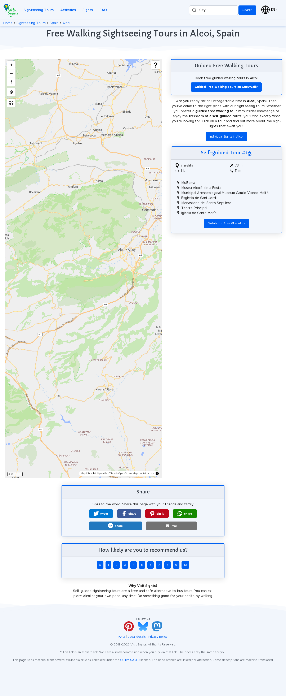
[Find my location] (11, 92)
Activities (68, 10)
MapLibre (87, 473)
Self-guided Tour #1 (224, 153)
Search (247, 10)
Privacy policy (157, 636)
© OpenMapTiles (104, 473)
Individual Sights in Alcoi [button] (226, 136)
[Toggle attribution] (157, 473)
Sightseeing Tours (39, 10)
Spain (54, 23)
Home (8, 23)
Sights (87, 10)
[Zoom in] (11, 65)
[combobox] (213, 10)
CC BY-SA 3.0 (130, 660)
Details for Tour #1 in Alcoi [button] (226, 223)
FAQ (103, 10)
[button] (101, 513)
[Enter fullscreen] (11, 103)
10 (185, 564)
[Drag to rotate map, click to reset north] (11, 82)
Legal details (137, 636)
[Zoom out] (11, 73)
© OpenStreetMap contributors (135, 473)
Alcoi (66, 23)
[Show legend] (155, 65)
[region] (83, 268)
